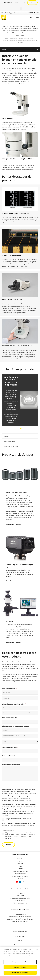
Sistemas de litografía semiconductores (20, 919)
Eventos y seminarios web (20, 871)
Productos (20, 859)
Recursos (20, 861)
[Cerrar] (37, 950)
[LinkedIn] (20, 882)
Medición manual (20, 900)
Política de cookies (20, 936)
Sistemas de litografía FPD (20, 921)
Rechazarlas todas (19, 967)
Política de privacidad (20, 945)
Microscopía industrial (20, 903)
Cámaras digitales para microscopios (19, 564)
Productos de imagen (20, 914)
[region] (20, 961)
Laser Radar (20, 895)
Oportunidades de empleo (20, 876)
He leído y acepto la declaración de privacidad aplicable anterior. (18, 819)
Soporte (20, 866)
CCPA (20, 940)
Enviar (8, 845)
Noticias (20, 869)
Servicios (20, 864)
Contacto (20, 879)
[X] (23, 882)
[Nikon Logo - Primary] (3, 17)
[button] (31, 17)
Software (9, 621)
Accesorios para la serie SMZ (17, 492)
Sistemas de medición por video (20, 898)
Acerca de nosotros (20, 874)
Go (32, 2)
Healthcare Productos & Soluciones (20, 916)
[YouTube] (17, 882)
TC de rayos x (20, 893)
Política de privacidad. (24, 800)
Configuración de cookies (20, 962)
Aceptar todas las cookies (20, 972)
